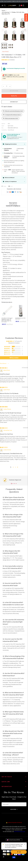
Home (3, 10)
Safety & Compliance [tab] (13, 206)
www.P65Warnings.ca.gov (19, 831)
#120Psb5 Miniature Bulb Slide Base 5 (20, 318)
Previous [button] (3, 30)
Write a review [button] (14, 358)
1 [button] (11, 483)
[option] (14, 29)
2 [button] (13, 467)
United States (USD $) (14, 839)
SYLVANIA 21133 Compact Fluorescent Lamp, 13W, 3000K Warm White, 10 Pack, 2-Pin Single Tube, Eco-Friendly (7, 320)
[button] (5, 60)
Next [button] (25, 30)
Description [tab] (13, 203)
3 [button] (14, 483)
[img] (3, 368)
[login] (19, 5)
